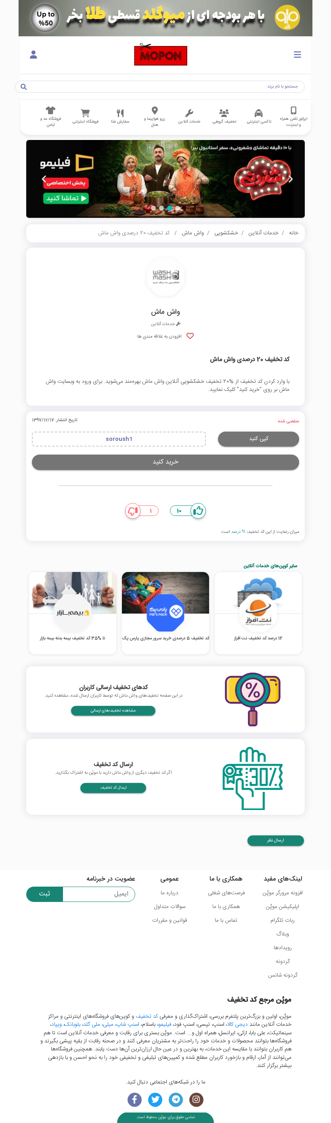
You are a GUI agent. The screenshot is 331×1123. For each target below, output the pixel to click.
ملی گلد (91, 1024)
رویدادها (283, 947)
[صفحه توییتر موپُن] (155, 1100)
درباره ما (169, 893)
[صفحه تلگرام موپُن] (176, 1100)
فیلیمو (164, 1024)
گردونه (283, 961)
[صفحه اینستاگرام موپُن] (196, 1100)
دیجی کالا (237, 1024)
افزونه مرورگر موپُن (283, 893)
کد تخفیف (147, 1016)
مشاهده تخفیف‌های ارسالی (113, 711)
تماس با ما (226, 920)
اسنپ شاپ (127, 1024)
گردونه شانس (282, 975)
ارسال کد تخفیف (113, 788)
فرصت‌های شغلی (226, 893)
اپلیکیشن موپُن (282, 906)
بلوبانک (72, 1024)
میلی (108, 1024)
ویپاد (56, 1024)
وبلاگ (283, 934)
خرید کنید (165, 462)
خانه (293, 233)
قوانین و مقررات (169, 920)
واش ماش (193, 233)
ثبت (44, 894)
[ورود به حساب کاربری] (33, 55)
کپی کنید (258, 438)
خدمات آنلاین (264, 233)
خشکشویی (226, 233)
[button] (177, 208)
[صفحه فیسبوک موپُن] (134, 1100)
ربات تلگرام (282, 920)
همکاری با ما (226, 906)
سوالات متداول (169, 906)
